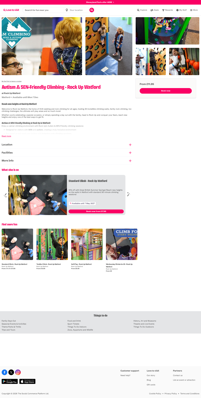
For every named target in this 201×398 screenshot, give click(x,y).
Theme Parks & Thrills (11, 327)
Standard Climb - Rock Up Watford (14, 264)
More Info (8, 160)
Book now (165, 91)
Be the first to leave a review (11, 81)
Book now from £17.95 (96, 211)
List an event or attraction (184, 380)
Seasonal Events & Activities (14, 324)
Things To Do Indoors (77, 327)
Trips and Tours (8, 330)
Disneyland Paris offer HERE (99, 2)
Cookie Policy (155, 394)
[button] (11, 81)
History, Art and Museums (144, 321)
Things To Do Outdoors (143, 327)
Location (7, 144)
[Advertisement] (100, 294)
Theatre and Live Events (143, 324)
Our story (151, 375)
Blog (149, 380)
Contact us (177, 375)
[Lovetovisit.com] (11, 10)
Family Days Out (9, 321)
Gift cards (151, 385)
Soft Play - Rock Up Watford (81, 264)
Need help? (125, 375)
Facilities (7, 152)
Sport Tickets (73, 324)
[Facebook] (4, 372)
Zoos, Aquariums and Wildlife (80, 330)
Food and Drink (74, 321)
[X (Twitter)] (11, 372)
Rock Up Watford (7, 266)
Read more (6, 136)
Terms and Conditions (189, 394)
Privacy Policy (171, 394)
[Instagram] (18, 372)
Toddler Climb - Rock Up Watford (48, 264)
